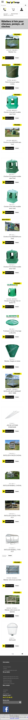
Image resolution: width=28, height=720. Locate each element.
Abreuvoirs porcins (7, 680)
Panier (4, 691)
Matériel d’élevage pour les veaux (10, 676)
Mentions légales (7, 666)
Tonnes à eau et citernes (8, 683)
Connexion (5, 690)
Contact (5, 668)
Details (17, 57)
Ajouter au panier (9, 57)
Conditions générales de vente (10, 670)
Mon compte (6, 693)
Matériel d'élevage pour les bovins (11, 678)
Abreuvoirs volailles (7, 681)
